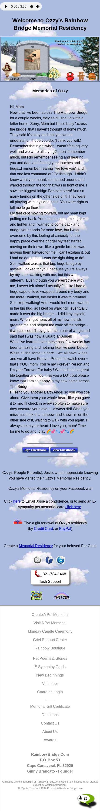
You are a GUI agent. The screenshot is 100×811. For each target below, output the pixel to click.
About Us (50, 732)
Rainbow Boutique (50, 648)
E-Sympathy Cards (50, 667)
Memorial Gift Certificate (50, 706)
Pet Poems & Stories (50, 658)
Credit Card (43, 529)
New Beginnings (50, 675)
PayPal (65, 529)
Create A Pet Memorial (50, 615)
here (17, 501)
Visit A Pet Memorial (50, 623)
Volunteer (50, 684)
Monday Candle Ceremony (50, 631)
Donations (50, 715)
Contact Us (50, 723)
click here (73, 507)
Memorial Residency (36, 546)
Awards (50, 740)
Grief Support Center (50, 640)
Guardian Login (50, 692)
